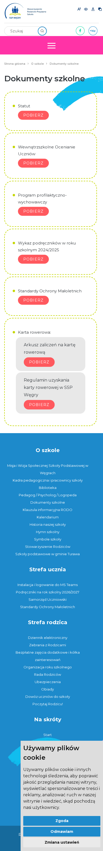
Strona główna (14, 64)
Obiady (47, 689)
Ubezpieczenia (48, 682)
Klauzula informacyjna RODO (47, 510)
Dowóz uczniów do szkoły (47, 696)
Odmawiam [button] (61, 831)
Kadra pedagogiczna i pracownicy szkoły (48, 480)
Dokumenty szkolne (64, 64)
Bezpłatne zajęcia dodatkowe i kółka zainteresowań (48, 656)
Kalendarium (48, 517)
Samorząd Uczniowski (48, 599)
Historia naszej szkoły (48, 524)
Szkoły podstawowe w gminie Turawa (47, 554)
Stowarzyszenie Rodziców (47, 546)
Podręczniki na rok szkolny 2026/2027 (47, 592)
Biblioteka (48, 487)
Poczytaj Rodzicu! (47, 704)
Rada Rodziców (47, 674)
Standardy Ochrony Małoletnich (47, 607)
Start (47, 735)
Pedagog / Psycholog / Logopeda (48, 495)
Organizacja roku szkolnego (48, 667)
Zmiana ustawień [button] (62, 842)
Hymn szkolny (47, 532)
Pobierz (33, 115)
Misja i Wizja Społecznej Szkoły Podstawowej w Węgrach (47, 469)
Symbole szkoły (47, 539)
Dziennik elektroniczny (47, 637)
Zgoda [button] (61, 820)
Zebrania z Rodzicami (47, 645)
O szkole (37, 64)
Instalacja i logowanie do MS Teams (47, 585)
